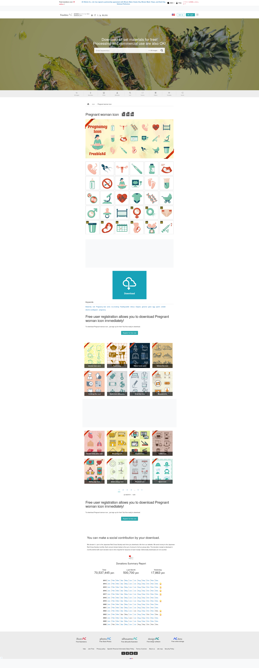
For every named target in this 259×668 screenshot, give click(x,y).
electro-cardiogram (91, 310)
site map (160, 649)
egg (153, 307)
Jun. (130, 580)
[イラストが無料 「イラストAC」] (66, 15)
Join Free (91, 649)
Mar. (117, 580)
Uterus (132, 307)
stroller (163, 307)
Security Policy (169, 649)
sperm (158, 307)
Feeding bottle (124, 307)
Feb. (113, 580)
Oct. (148, 580)
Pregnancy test (101, 307)
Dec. (157, 580)
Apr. (122, 580)
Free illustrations (81, 642)
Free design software (153, 642)
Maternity (88, 307)
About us (152, 649)
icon (93, 104)
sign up (181, 15)
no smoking (115, 307)
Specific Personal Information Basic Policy (120, 649)
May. (126, 580)
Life (94, 307)
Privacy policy (101, 649)
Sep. (143, 580)
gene (149, 307)
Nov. (152, 580)
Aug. (139, 580)
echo (108, 307)
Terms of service (141, 649)
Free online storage (177, 641)
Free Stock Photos (105, 641)
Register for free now (129, 333)
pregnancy (102, 310)
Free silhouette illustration (129, 642)
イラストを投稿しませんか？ (191, 3)
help (84, 649)
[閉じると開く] (1, 658)
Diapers (138, 307)
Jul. (135, 580)
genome (144, 307)
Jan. (109, 580)
